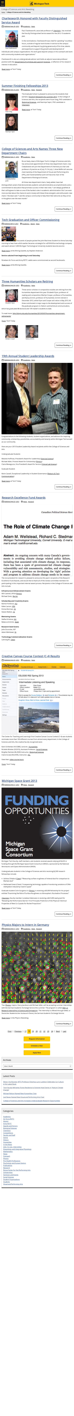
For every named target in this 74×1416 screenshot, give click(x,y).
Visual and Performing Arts (13, 1184)
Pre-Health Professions (11, 1161)
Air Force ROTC (8, 1119)
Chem (13, 639)
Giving (5, 1138)
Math (17, 622)
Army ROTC (7, 1124)
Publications (7, 1165)
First (10, 1031)
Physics (39, 461)
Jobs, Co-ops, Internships (12, 1147)
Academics (26, 26)
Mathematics (8, 1151)
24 (52, 1031)
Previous (18, 1031)
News (33, 26)
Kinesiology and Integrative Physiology (17, 1149)
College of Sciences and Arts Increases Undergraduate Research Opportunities (31, 1101)
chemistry (57, 30)
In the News (7, 1145)
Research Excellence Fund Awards (23, 497)
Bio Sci (15, 596)
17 (25, 1031)
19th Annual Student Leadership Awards (28, 356)
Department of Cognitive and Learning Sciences (32, 62)
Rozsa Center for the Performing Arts (16, 1170)
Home (3, 12)
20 (37, 1031)
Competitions (8, 1133)
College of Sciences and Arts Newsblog (17, 9)
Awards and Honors (10, 1126)
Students (6, 1182)
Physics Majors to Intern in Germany (25, 925)
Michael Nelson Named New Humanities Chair (20, 1093)
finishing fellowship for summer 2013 (43, 97)
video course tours (17, 759)
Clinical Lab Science (49, 464)
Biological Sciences (29, 102)
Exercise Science (47, 459)
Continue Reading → (63, 75)
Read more (6, 69)
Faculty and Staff (9, 1135)
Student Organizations (11, 1179)
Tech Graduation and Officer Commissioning (30, 220)
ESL (29, 755)
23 (48, 1031)
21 (40, 1031)
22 (44, 1031)
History (6, 1140)
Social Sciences (41, 749)
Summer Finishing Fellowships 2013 (25, 86)
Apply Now (37, 1053)
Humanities (33, 747)
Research (39, 90)
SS (15, 609)
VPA (13, 606)
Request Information (37, 1039)
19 (33, 1031)
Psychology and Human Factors (14, 1163)
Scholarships (8, 1172)
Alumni (33, 224)
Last (64, 1031)
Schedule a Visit (37, 1046)
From (4, 321)
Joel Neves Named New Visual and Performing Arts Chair (23, 1097)
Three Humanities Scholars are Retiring (27, 281)
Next (58, 1031)
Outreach (6, 1156)
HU (16, 603)
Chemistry (26, 105)
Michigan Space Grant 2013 (19, 781)
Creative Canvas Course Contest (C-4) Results (31, 656)
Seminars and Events (10, 1175)
